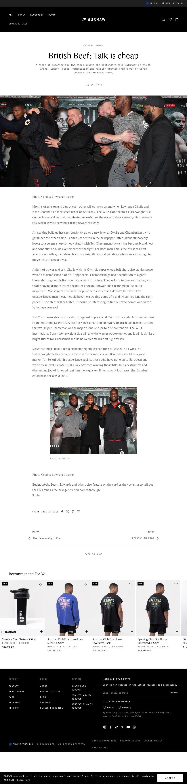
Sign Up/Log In (174, 3)
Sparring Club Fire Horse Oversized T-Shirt (152, 641)
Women (21, 14)
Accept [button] (170, 778)
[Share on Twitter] (67, 512)
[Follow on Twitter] (122, 727)
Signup (173, 692)
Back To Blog (93, 554)
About (43, 686)
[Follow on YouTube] (128, 727)
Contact (14, 686)
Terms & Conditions (104, 740)
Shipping (14, 702)
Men (11, 14)
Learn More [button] (23, 779)
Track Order (17, 691)
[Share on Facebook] (62, 512)
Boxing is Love (50, 691)
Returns (14, 707)
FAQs (12, 697)
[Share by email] (78, 512)
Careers (45, 702)
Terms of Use (99, 747)
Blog (43, 697)
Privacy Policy (156, 712)
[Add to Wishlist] (40, 584)
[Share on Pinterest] (73, 512)
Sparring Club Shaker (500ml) (19, 639)
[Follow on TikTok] (116, 727)
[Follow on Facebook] (110, 727)
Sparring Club (18, 23)
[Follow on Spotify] (134, 727)
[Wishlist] (170, 19)
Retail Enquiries (51, 707)
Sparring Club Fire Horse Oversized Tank (107, 641)
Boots (52, 14)
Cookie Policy (153, 740)
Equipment (36, 14)
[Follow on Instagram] (105, 727)
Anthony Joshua (93, 45)
